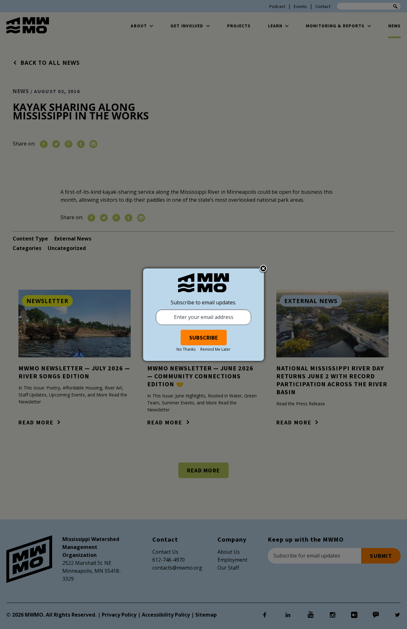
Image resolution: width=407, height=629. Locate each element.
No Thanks (186, 349)
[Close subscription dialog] (263, 269)
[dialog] (203, 314)
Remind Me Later (215, 349)
